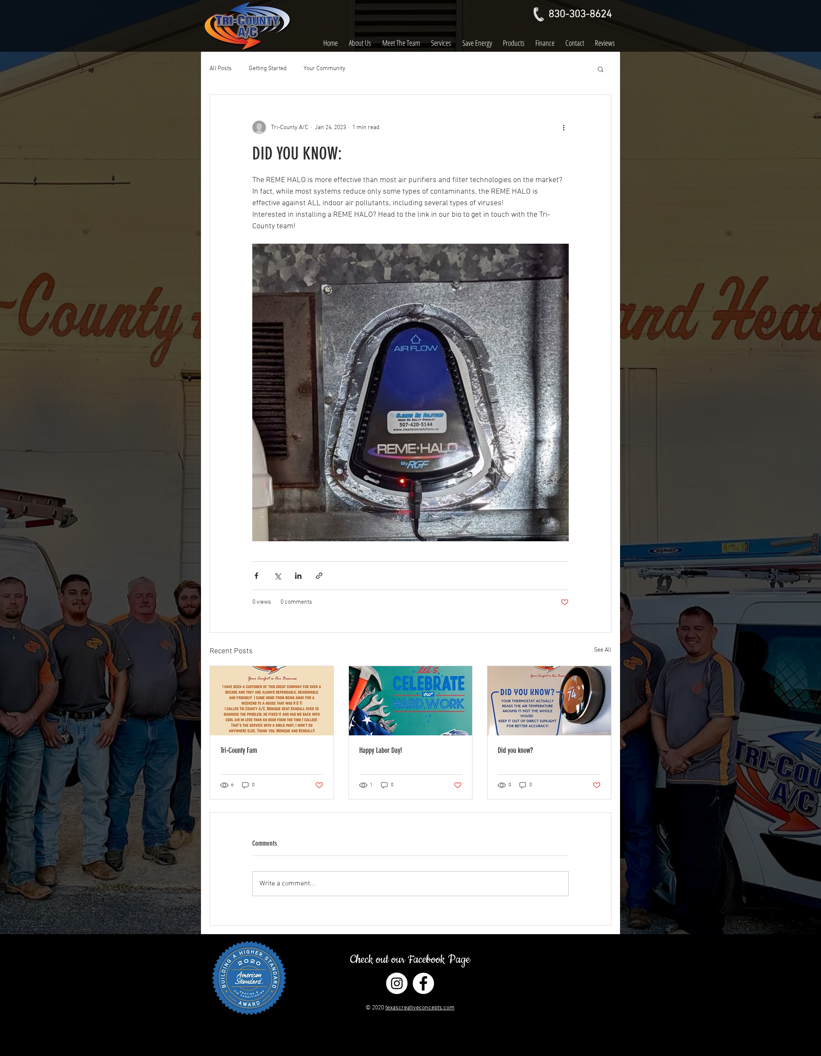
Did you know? (515, 750)
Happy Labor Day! (380, 750)
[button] (601, 68)
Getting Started (267, 68)
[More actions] (563, 127)
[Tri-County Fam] (272, 700)
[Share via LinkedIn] (298, 576)
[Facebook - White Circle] (423, 983)
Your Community (325, 68)
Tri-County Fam (238, 750)
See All (602, 650)
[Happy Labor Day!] (411, 700)
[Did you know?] (549, 700)
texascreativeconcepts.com (420, 1008)
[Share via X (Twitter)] (277, 576)
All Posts (221, 68)
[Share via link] (319, 576)
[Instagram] (397, 983)
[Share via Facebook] (256, 576)
